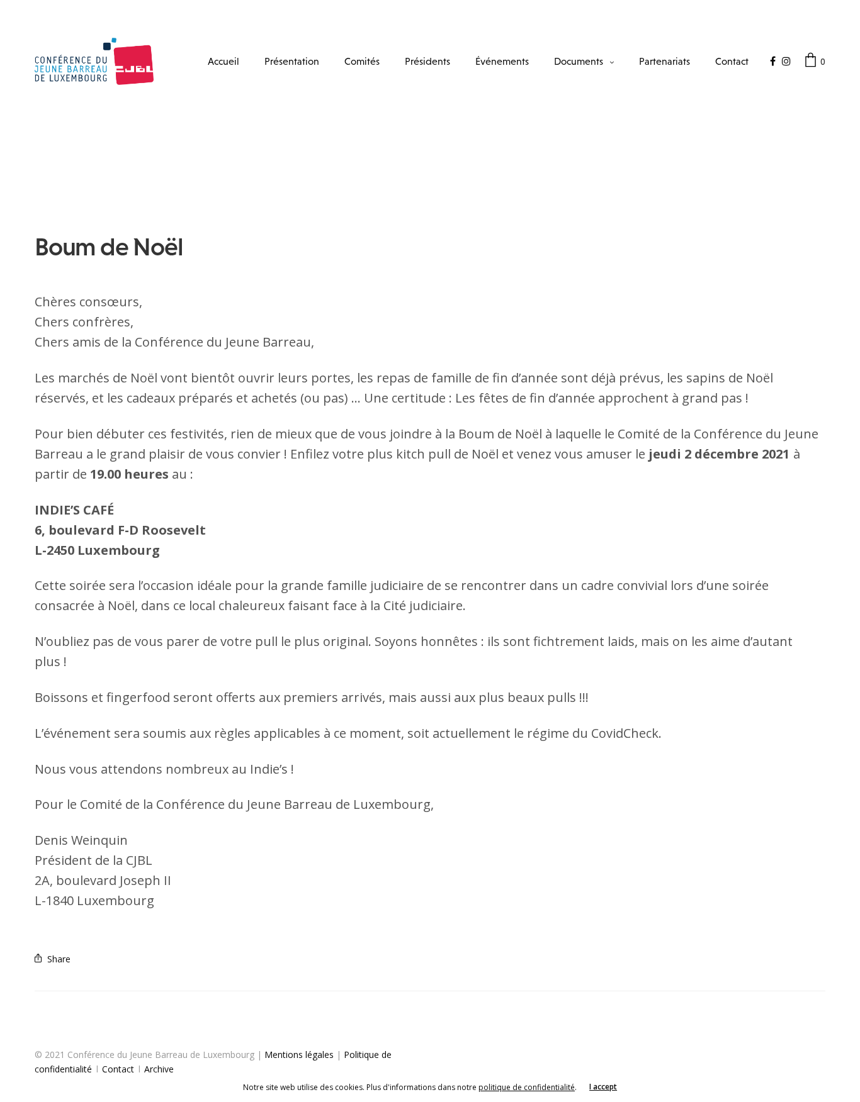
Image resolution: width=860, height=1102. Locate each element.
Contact (732, 61)
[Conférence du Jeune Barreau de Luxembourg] (94, 61)
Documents (578, 61)
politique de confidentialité (526, 1087)
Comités (362, 61)
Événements (502, 61)
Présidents (427, 61)
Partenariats (664, 61)
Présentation (291, 61)
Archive (159, 1069)
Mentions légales (299, 1054)
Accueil (223, 61)
